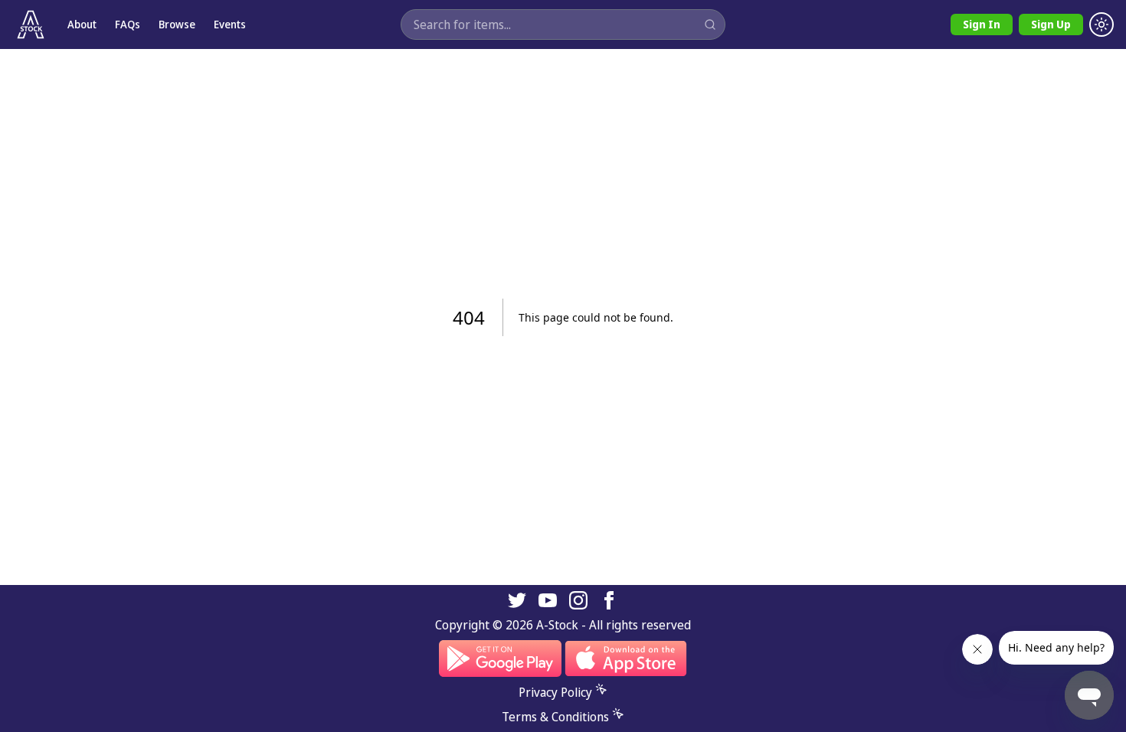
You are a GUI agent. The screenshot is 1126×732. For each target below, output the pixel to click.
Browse (177, 24)
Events (230, 24)
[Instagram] (578, 600)
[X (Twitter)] (517, 600)
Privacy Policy (555, 692)
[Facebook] (609, 600)
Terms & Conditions (555, 716)
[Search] (710, 24)
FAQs (127, 24)
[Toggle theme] (1101, 24)
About (82, 24)
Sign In (981, 24)
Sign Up (1051, 24)
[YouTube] (547, 600)
